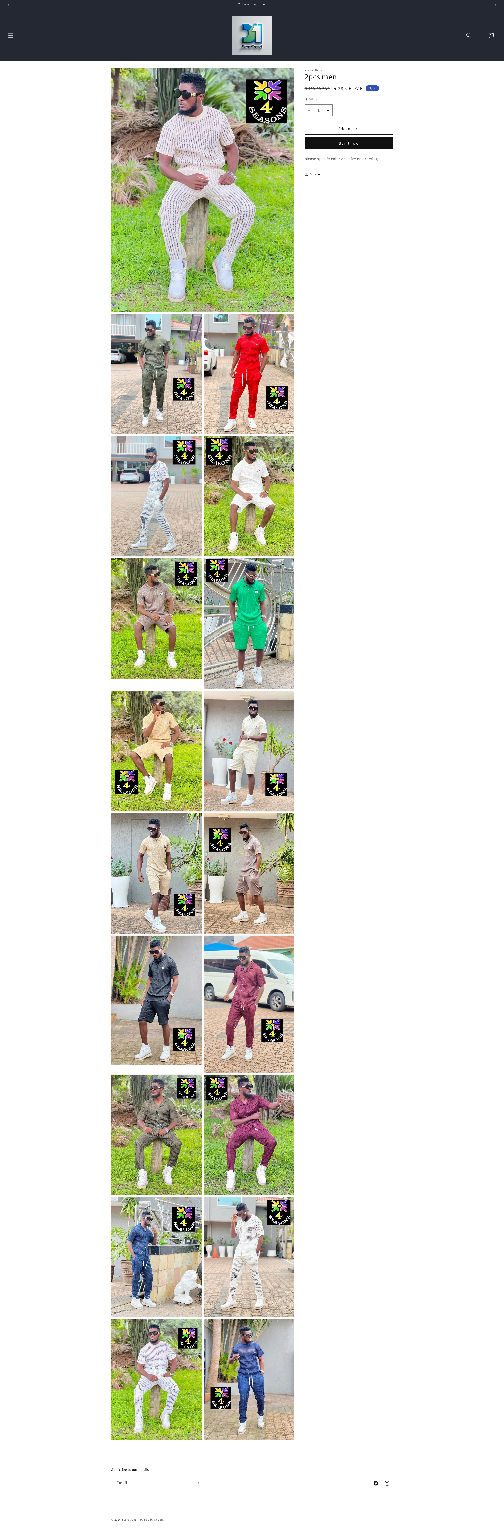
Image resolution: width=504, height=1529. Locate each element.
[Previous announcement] (8, 5)
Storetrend (129, 1519)
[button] (10, 35)
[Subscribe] (197, 1483)
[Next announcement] (495, 5)
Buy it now (348, 143)
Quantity (311, 99)
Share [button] (315, 174)
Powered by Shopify (151, 1519)
